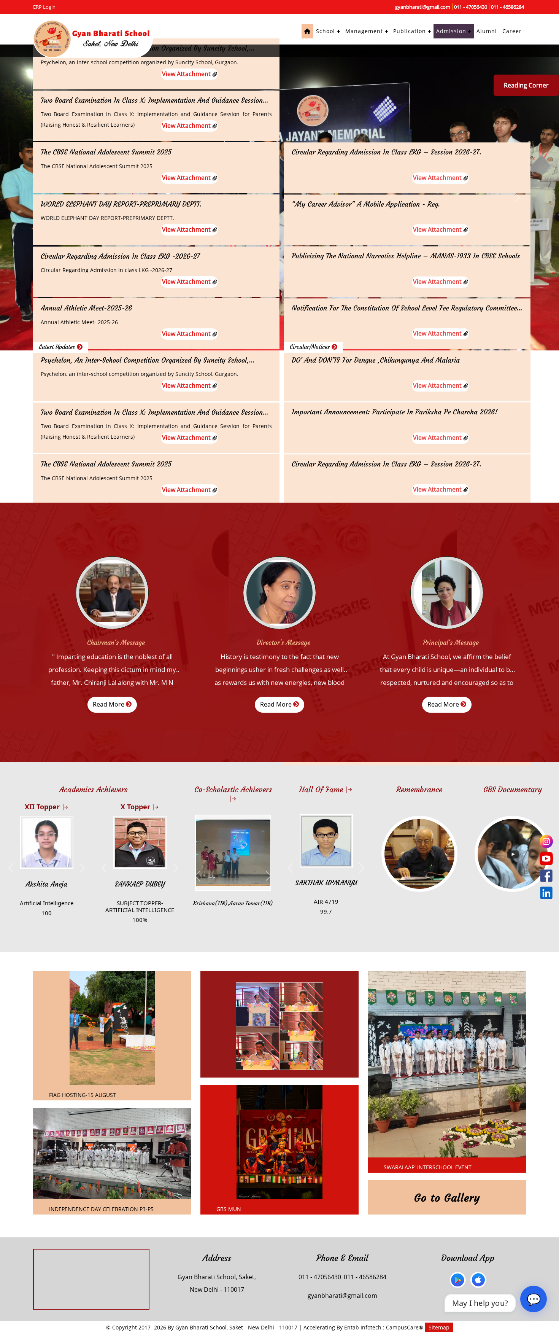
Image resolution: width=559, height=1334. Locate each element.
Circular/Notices (311, 346)
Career (512, 31)
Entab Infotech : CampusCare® (384, 1327)
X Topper (136, 806)
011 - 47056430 (470, 6)
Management (364, 31)
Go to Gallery (447, 1198)
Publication (409, 31)
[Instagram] (546, 841)
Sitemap (439, 1327)
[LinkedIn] (546, 892)
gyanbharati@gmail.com (422, 6)
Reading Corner (526, 85)
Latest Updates (58, 346)
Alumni (486, 31)
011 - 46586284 (507, 6)
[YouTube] (546, 858)
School (325, 31)
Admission (451, 31)
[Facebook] (546, 875)
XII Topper (43, 806)
